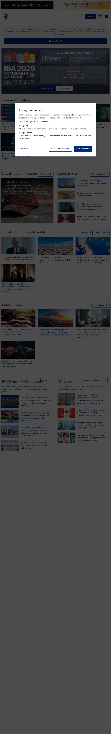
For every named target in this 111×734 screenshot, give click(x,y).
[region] (55, 129)
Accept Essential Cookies (60, 148)
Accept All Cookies (83, 148)
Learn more (23, 148)
